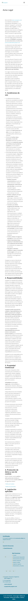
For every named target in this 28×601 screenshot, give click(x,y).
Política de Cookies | (15, 597)
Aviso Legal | (16, 595)
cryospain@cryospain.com (10, 586)
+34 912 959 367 (8, 584)
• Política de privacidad (10, 486)
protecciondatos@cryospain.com (12, 42)
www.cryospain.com (16, 20)
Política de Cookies (10, 484)
